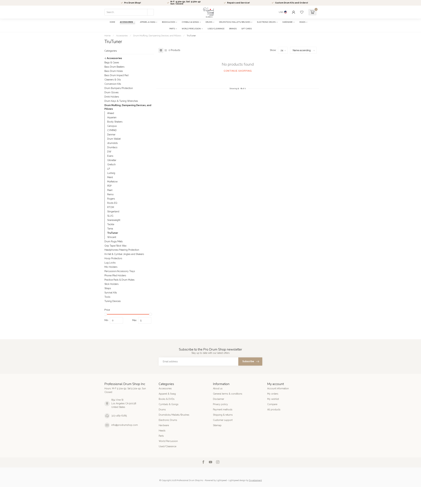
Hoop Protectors (113, 258)
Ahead (110, 113)
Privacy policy (220, 404)
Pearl (109, 190)
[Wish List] (301, 12)
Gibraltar (111, 160)
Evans (110, 156)
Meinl (110, 177)
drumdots (112, 143)
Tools (107, 297)
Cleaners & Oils (112, 79)
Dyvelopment (255, 480)
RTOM (110, 207)
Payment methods (222, 409)
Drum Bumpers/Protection (118, 88)
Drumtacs (112, 147)
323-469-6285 (119, 415)
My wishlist (273, 399)
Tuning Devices (112, 301)
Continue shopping (238, 71)
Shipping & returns (223, 414)
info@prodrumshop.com (124, 425)
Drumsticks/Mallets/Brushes (234, 22)
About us (218, 388)
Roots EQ (112, 203)
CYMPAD (112, 130)
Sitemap (217, 425)
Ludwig (111, 173)
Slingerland (113, 211)
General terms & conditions (227, 393)
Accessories (126, 22)
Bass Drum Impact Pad (116, 75)
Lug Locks (110, 262)
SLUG (110, 215)
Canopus (112, 126)
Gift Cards (246, 29)
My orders (272, 393)
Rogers (111, 198)
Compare (272, 404)
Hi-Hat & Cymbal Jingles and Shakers (124, 254)
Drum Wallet (114, 138)
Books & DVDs (168, 22)
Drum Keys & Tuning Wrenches (121, 101)
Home (112, 22)
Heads (302, 22)
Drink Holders (111, 96)
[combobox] (129, 12)
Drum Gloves (111, 92)
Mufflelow (112, 181)
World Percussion (191, 29)
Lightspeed (221, 480)
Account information (278, 388)
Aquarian (111, 117)
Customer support (223, 420)
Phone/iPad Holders (115, 275)
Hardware (287, 22)
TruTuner (191, 35)
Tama (110, 228)
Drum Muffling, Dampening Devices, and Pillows (157, 35)
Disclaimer (218, 399)
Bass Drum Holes (113, 71)
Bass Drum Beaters (114, 66)
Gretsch (111, 164)
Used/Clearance (216, 29)
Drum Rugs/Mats (113, 241)
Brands (233, 29)
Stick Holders (111, 284)
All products (273, 409)
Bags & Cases (111, 62)
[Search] (150, 12)
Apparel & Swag (147, 22)
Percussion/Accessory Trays (119, 271)
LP (108, 168)
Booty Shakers (115, 121)
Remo (110, 194)
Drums (209, 22)
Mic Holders (110, 267)
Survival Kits (110, 292)
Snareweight (113, 220)
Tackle (110, 224)
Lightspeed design (237, 480)
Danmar (111, 134)
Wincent (111, 237)
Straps (107, 288)
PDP (109, 186)
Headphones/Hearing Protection (121, 250)
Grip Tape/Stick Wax (115, 245)
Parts (172, 29)
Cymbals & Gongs (190, 22)
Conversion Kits (112, 84)
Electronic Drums (266, 22)
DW (109, 151)
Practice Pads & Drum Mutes (119, 279)
